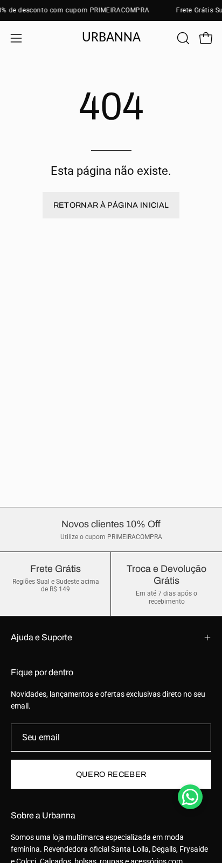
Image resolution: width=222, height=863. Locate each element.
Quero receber (111, 774)
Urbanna (111, 38)
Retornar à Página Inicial (111, 205)
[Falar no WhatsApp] (190, 796)
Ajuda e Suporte (41, 637)
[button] (182, 38)
